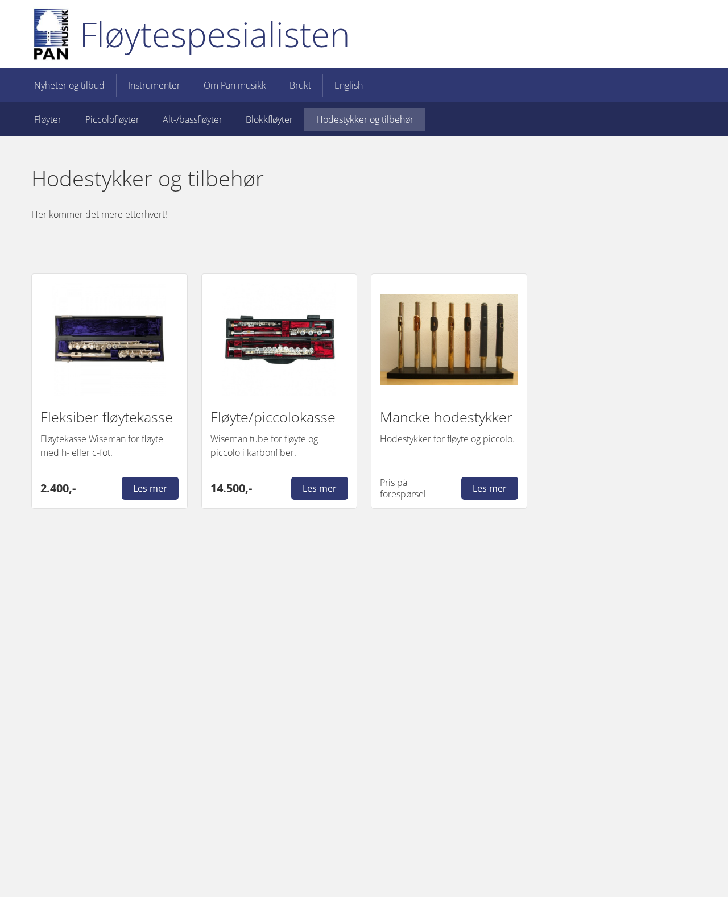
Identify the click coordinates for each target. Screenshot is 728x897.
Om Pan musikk (235, 85)
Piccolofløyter (112, 119)
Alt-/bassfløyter (192, 119)
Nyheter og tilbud (69, 85)
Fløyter (47, 119)
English (348, 85)
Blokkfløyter (269, 119)
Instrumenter (154, 85)
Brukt (300, 85)
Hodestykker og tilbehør (364, 119)
